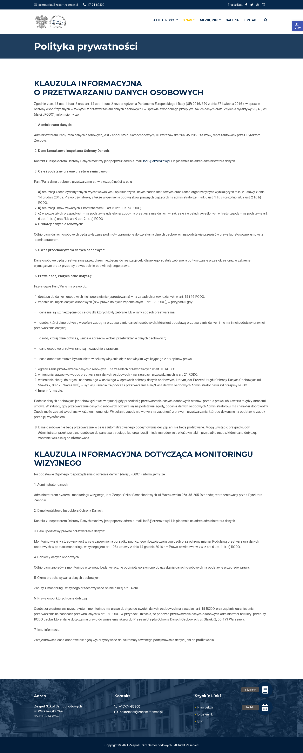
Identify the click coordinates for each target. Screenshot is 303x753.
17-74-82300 (95, 4)
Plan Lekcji (205, 707)
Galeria (232, 20)
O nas (187, 20)
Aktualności (164, 20)
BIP (200, 721)
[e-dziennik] (265, 690)
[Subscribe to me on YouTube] (257, 4)
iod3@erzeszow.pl (156, 161)
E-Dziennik (205, 714)
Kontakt (251, 20)
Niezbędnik (209, 20)
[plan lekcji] (265, 707)
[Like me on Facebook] (246, 4)
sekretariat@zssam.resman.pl (58, 4)
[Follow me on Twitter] (251, 4)
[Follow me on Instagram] (263, 4)
